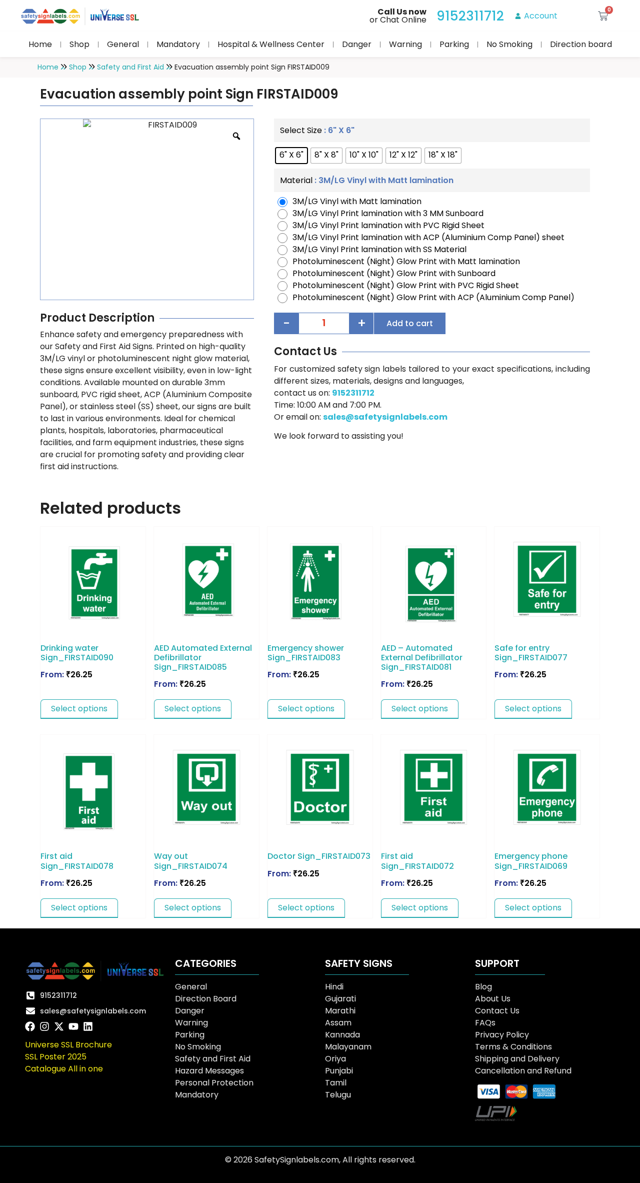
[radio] (291, 155)
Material (296, 181)
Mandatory (178, 44)
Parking (454, 44)
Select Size (301, 131)
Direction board (581, 44)
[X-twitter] (59, 1026)
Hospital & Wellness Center (271, 44)
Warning (405, 44)
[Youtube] (73, 1026)
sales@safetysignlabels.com (385, 417)
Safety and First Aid (130, 67)
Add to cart (409, 323)
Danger (357, 44)
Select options (79, 708)
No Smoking (509, 44)
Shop (80, 44)
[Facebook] (30, 1026)
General (123, 44)
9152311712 (353, 393)
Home (40, 44)
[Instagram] (45, 1026)
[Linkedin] (88, 1026)
